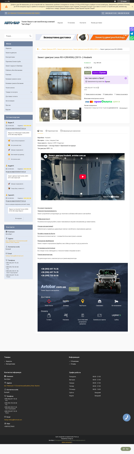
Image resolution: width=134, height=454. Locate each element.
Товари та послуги (12, 92)
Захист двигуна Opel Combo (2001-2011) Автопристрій (18, 176)
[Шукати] (30, 36)
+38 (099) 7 (46, 275)
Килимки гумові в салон (13, 79)
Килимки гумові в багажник (14, 83)
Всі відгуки (18, 218)
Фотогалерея (10, 101)
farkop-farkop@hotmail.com (14, 256)
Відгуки (60, 23)
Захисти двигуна (11, 52)
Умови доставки (96, 23)
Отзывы (73, 364)
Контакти (83, 23)
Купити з (96, 72)
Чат (127, 449)
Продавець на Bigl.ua (67, 438)
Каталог (74, 289)
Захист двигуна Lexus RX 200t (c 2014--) (86, 49)
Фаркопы (9, 361)
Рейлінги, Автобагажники (14, 70)
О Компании (75, 361)
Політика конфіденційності (77, 440)
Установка (71, 23)
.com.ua (53, 287)
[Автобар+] (12, 22)
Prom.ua (76, 437)
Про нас (8, 105)
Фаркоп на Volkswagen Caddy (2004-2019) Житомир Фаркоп (18, 133)
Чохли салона (10, 87)
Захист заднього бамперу (14, 66)
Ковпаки (8, 74)
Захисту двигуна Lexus (64, 49)
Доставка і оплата (12, 96)
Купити (87, 72)
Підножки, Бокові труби (13, 61)
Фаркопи (8, 48)
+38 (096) (45, 272)
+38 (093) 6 (46, 269)
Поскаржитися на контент (62, 440)
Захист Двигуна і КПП (49, 49)
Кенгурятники (10, 57)
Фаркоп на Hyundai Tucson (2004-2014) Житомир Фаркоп (18, 210)
